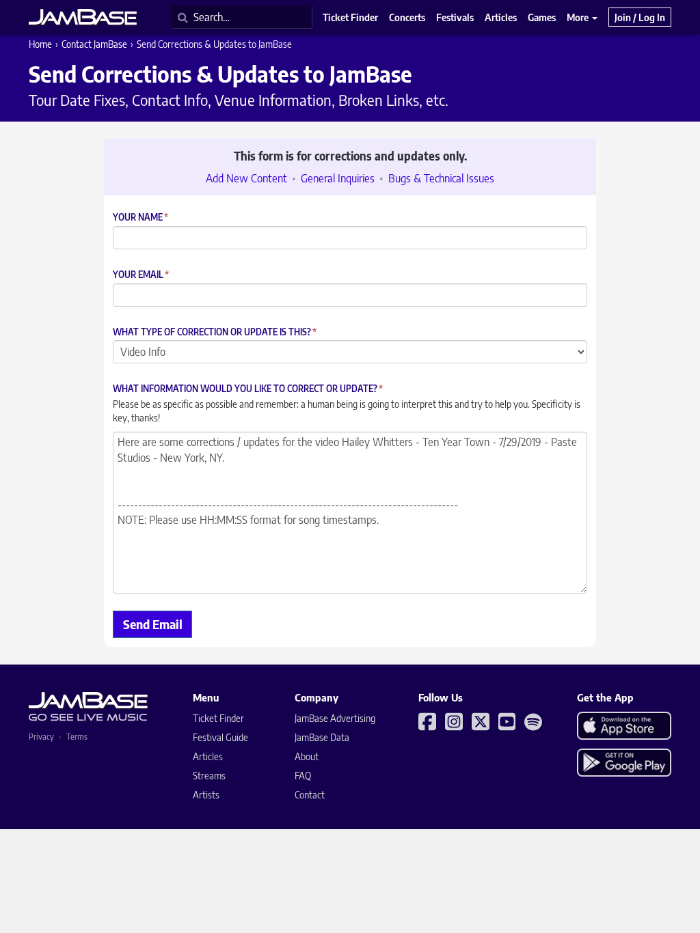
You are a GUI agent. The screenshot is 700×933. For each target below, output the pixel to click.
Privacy (41, 737)
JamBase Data (322, 737)
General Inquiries (338, 178)
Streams (209, 775)
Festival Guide (220, 737)
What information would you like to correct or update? (248, 389)
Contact (310, 794)
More (579, 17)
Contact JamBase (94, 44)
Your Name (140, 217)
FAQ (303, 775)
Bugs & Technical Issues (441, 178)
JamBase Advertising (335, 718)
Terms (77, 737)
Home (40, 44)
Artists (206, 794)
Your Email (141, 274)
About (307, 756)
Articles (208, 756)
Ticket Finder (218, 718)
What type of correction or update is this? (215, 332)
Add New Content (246, 178)
